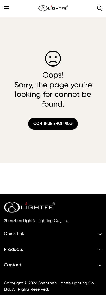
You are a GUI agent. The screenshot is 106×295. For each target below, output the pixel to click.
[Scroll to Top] (97, 268)
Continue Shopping (53, 124)
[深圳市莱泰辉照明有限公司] (53, 8)
